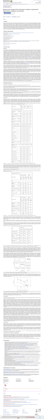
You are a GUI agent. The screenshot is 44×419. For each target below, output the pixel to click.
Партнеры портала (15, 409)
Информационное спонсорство (16, 410)
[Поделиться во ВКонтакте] (3, 19)
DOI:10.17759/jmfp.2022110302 (8, 349)
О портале (23, 409)
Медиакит (23, 410)
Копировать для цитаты (7, 42)
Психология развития (15, 401)
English (34, 0)
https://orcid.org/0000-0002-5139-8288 (17, 375)
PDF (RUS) (6, 16)
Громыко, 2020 (27, 53)
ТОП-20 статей (5, 409)
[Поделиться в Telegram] (4, 19)
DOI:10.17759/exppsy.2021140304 (24, 342)
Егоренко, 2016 (26, 62)
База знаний (4, 411)
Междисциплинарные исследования (7, 401)
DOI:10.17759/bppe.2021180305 (21, 346)
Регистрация (37, 0)
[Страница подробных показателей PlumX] (5, 385)
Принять (40, 417)
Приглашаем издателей (15, 411)
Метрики (19, 16)
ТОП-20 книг (4, 410)
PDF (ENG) (10, 16)
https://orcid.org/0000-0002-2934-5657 (7, 370)
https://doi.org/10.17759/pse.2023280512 (25, 41)
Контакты (23, 411)
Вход (40, 0)
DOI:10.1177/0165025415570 (34, 365)
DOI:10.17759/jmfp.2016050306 (24, 347)
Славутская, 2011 (6, 304)
